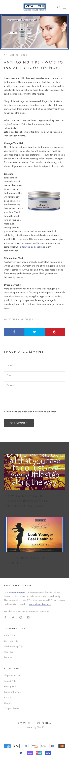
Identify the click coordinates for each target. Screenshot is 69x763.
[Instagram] (20, 617)
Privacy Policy (11, 686)
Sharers (8, 703)
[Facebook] (5, 617)
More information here (40, 604)
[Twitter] (13, 617)
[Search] (58, 6)
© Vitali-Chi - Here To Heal (34, 723)
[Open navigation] (4, 6)
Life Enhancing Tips (13, 646)
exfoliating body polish (31, 246)
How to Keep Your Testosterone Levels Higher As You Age (26, 501)
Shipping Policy (12, 675)
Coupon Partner (12, 708)
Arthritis (8, 697)
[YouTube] (28, 617)
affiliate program (17, 592)
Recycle (8, 657)
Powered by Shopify (34, 727)
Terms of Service (12, 692)
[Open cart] (64, 6)
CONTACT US (11, 641)
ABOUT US (9, 635)
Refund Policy (11, 681)
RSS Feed (9, 652)
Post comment (19, 422)
